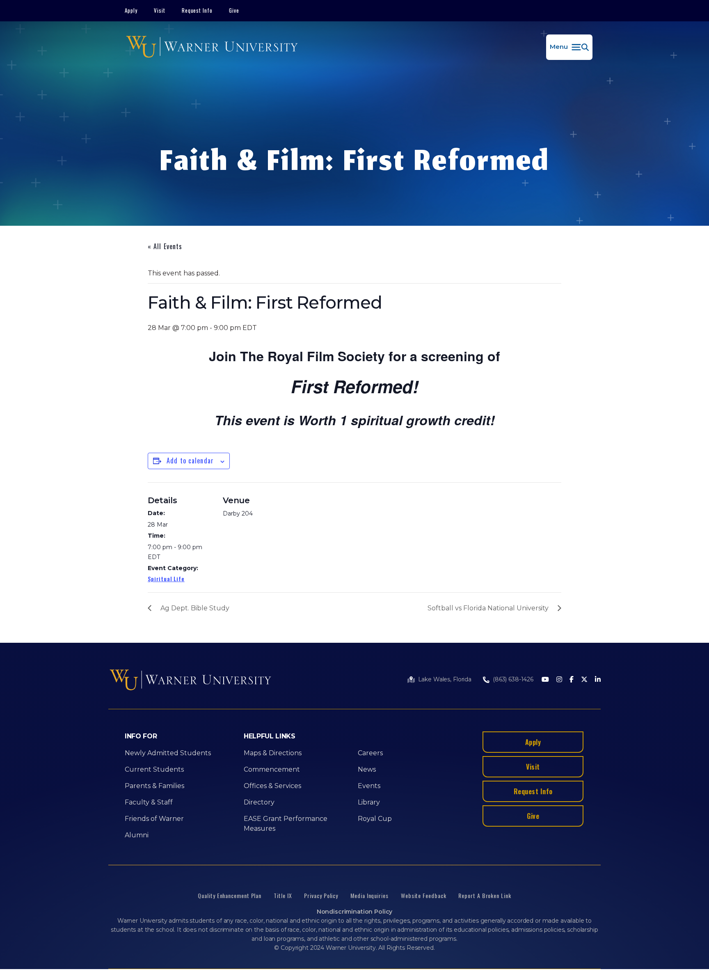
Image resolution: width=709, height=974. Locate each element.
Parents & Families (154, 786)
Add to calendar (190, 460)
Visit (159, 10)
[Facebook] (571, 680)
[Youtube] (545, 680)
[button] (569, 47)
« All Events (165, 246)
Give (234, 10)
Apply (131, 10)
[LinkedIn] (598, 680)
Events (369, 786)
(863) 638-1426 (513, 679)
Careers (370, 753)
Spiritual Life (166, 578)
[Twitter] (584, 680)
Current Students (154, 769)
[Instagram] (559, 680)
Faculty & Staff (149, 802)
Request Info (197, 10)
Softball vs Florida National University (488, 608)
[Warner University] (212, 47)
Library (369, 802)
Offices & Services (272, 786)
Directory (259, 802)
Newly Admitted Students (168, 753)
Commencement (272, 769)
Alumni (137, 835)
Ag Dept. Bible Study (194, 608)
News (367, 769)
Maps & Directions (273, 753)
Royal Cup (375, 819)
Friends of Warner (154, 819)
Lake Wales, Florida (444, 679)
